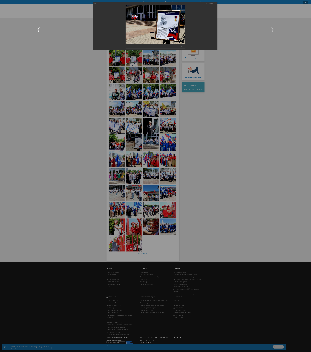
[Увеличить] (214, 3)
